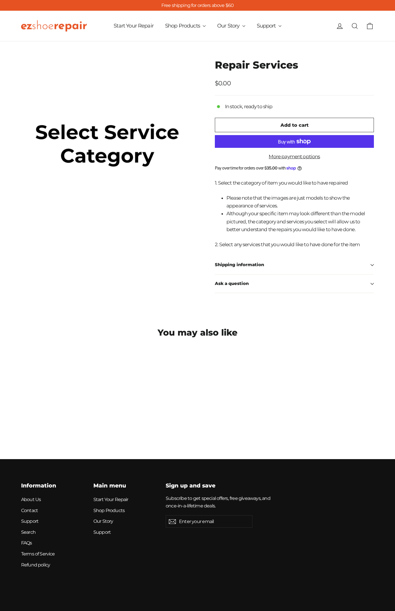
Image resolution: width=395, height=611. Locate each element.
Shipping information (239, 264)
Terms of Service (38, 554)
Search (28, 532)
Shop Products (183, 26)
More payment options (294, 156)
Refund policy (35, 565)
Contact (29, 510)
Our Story (229, 26)
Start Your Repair (134, 26)
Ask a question (232, 283)
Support (267, 26)
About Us (31, 499)
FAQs (26, 543)
